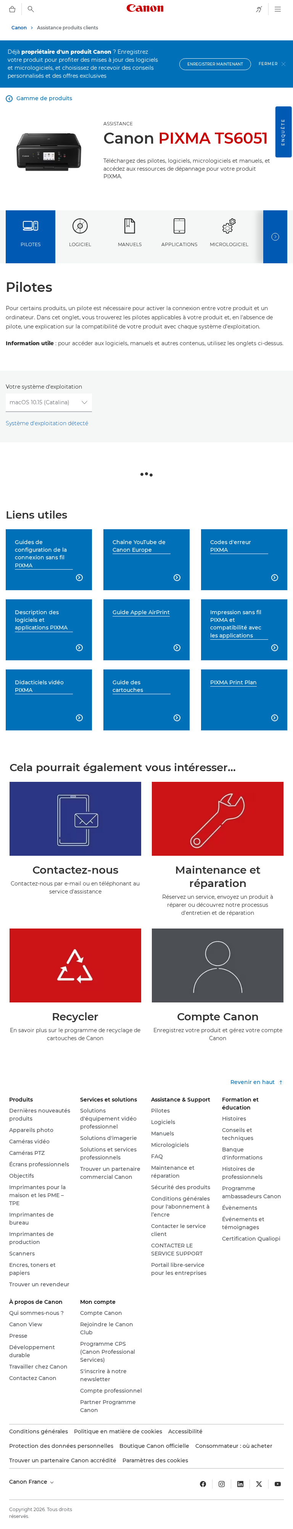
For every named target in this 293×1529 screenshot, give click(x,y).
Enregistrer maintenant (215, 64)
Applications (179, 244)
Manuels (130, 244)
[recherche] (31, 9)
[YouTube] (278, 1484)
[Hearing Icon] (259, 9)
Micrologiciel (229, 244)
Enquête (283, 132)
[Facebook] (203, 1484)
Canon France (29, 1481)
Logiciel (80, 244)
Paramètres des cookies (155, 1460)
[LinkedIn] (240, 1484)
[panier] (12, 9)
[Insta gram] (222, 1484)
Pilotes (30, 244)
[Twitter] (259, 1484)
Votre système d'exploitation (44, 386)
